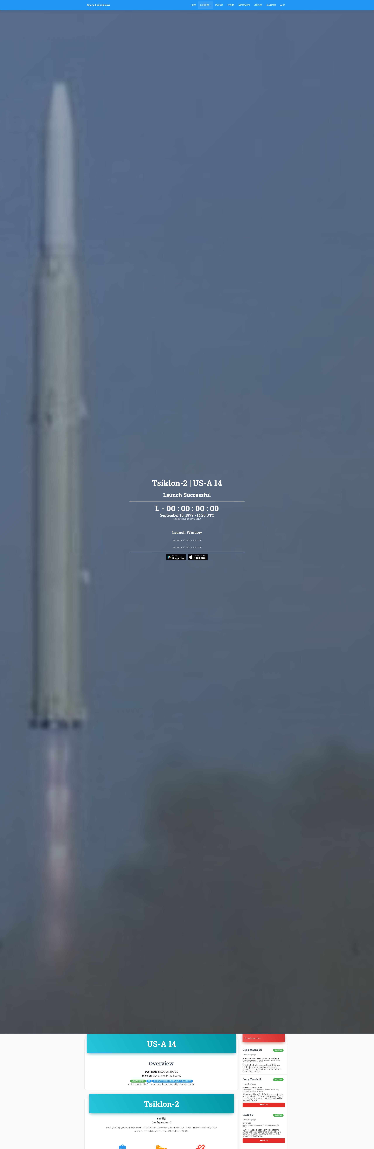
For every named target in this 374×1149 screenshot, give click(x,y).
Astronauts (244, 5)
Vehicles (258, 5)
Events (231, 5)
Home (193, 5)
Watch (265, 1105)
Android (272, 5)
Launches (204, 5)
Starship (219, 5)
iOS (283, 5)
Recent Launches (252, 1038)
